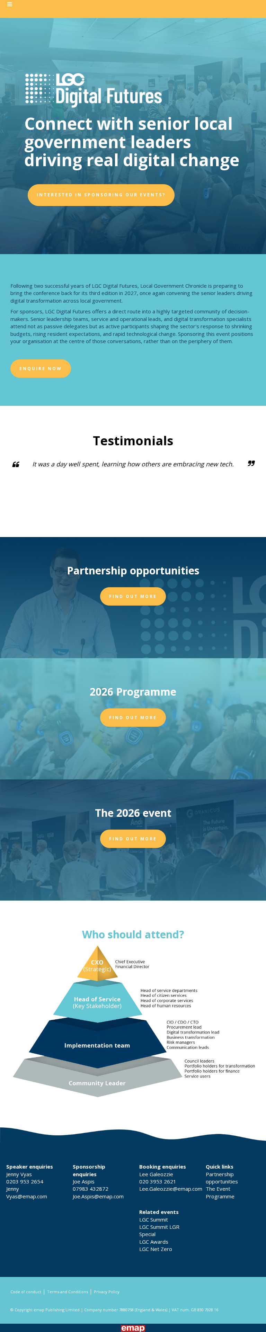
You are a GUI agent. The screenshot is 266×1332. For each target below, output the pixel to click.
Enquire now (40, 369)
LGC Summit (153, 1219)
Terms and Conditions (67, 1291)
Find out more (133, 596)
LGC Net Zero (155, 1248)
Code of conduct (25, 1291)
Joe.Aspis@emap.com (98, 1196)
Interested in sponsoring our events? (101, 195)
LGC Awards (153, 1241)
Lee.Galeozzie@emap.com (170, 1188)
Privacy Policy (106, 1291)
